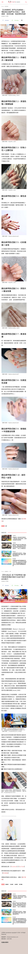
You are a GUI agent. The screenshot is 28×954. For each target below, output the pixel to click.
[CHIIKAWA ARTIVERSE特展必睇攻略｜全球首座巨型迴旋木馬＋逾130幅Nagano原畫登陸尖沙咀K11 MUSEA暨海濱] (6, 561)
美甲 (6, 526)
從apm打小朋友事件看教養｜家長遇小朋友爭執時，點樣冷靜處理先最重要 (20, 539)
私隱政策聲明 (4, 942)
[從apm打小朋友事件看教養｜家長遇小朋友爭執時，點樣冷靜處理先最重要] (6, 538)
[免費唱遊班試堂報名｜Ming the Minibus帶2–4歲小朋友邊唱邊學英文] (6, 554)
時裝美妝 (6, 6)
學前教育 (14, 551)
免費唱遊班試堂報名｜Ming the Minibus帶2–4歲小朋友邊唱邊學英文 (19, 554)
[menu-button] (2, 2)
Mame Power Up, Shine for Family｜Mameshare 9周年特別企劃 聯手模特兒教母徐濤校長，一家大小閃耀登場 (19, 546)
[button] (26, 2)
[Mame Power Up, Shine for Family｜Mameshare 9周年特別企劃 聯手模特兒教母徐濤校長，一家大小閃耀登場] (6, 546)
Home (2, 6)
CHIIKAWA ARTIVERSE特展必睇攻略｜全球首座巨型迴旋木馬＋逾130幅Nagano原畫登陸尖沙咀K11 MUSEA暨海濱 (20, 563)
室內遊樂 (14, 558)
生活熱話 (14, 535)
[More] (21, 20)
